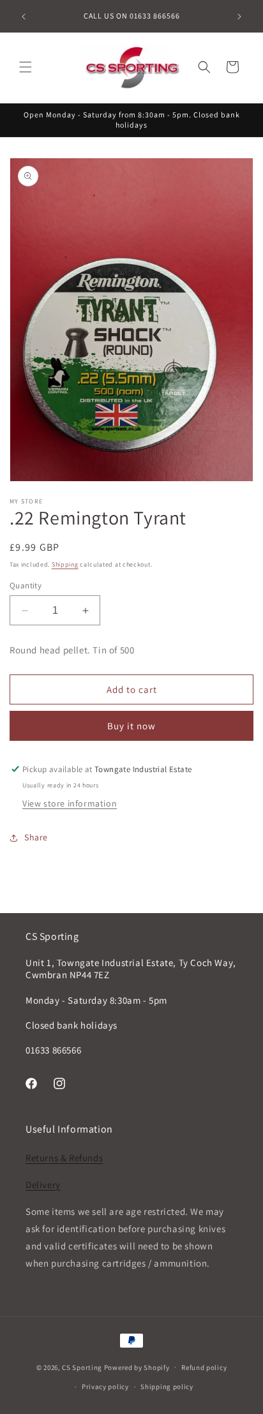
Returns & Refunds (64, 1158)
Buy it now (131, 726)
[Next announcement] (239, 17)
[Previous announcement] (24, 17)
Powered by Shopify (137, 1366)
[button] (25, 67)
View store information (69, 803)
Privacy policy (105, 1386)
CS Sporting (82, 1366)
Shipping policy (166, 1386)
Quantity (25, 585)
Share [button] (36, 837)
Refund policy (204, 1367)
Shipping (65, 564)
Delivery (43, 1185)
